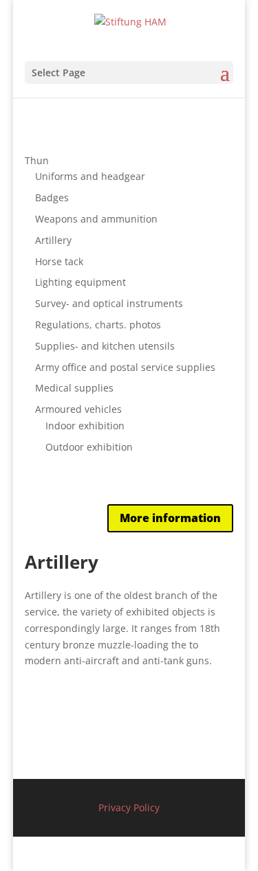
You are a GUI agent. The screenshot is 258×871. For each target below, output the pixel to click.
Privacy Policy (129, 807)
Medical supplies (74, 387)
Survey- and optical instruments (109, 303)
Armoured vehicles (78, 409)
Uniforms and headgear (90, 176)
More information (170, 517)
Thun (37, 160)
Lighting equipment (80, 282)
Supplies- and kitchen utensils (105, 345)
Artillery (53, 240)
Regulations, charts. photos (98, 324)
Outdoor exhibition (89, 446)
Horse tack (59, 261)
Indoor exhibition (85, 425)
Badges (52, 197)
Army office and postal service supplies (125, 367)
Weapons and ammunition (96, 218)
